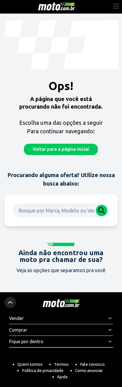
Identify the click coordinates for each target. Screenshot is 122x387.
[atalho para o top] (10, 302)
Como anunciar (89, 370)
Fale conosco (92, 364)
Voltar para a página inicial (61, 149)
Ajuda (62, 376)
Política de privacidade (43, 370)
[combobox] (61, 210)
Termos (61, 364)
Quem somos (30, 364)
